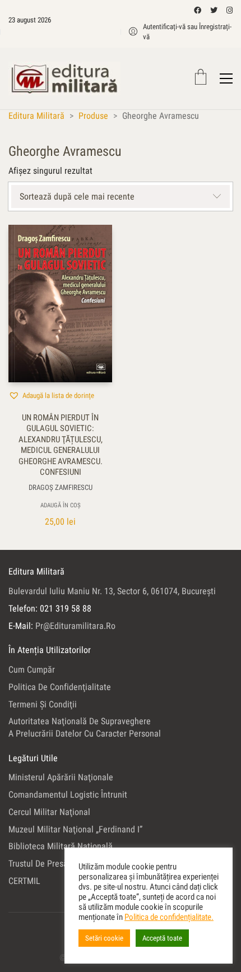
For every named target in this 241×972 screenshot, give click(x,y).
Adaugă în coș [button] (60, 505)
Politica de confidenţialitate (59, 687)
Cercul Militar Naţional (49, 812)
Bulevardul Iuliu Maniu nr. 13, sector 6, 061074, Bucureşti (112, 591)
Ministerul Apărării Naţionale (60, 777)
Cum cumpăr (31, 669)
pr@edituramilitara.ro (75, 626)
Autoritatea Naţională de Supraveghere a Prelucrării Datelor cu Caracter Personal (84, 727)
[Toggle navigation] (226, 78)
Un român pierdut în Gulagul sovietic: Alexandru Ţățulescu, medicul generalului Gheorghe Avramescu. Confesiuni (60, 445)
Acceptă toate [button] (162, 938)
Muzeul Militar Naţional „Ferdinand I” (75, 829)
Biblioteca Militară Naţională (60, 846)
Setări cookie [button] (104, 938)
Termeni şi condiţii (42, 704)
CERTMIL (24, 881)
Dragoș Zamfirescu (60, 487)
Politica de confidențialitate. (169, 917)
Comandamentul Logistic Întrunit (67, 794)
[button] (51, 395)
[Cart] (200, 78)
